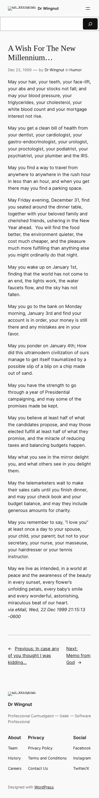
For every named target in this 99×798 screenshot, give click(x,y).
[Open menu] (88, 8)
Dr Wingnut (48, 8)
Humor (75, 70)
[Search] (90, 24)
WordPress (44, 787)
